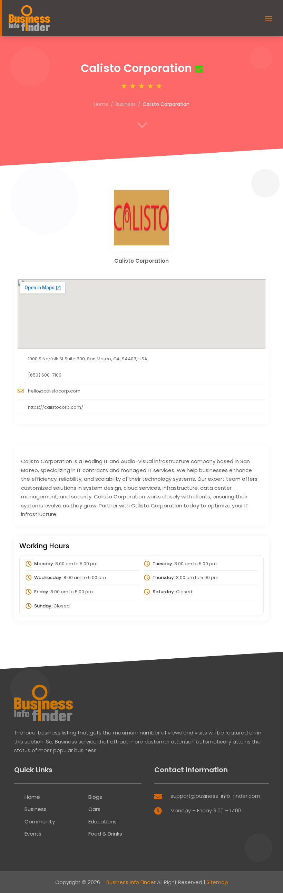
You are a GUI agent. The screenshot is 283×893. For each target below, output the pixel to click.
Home (101, 104)
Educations (102, 821)
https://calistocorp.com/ (55, 407)
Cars (94, 809)
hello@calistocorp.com (54, 391)
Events (33, 833)
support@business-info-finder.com (215, 796)
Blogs (95, 797)
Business (125, 104)
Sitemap (217, 882)
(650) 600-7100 (44, 375)
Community (40, 821)
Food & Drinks (105, 833)
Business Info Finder (131, 882)
